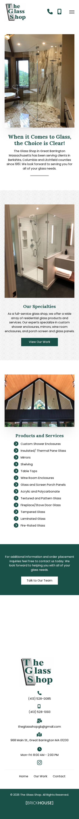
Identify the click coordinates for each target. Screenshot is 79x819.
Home (23, 776)
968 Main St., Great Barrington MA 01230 (39, 740)
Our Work (40, 776)
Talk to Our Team (39, 580)
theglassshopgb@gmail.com (39, 727)
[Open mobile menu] (71, 11)
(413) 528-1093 (40, 712)
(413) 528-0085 (39, 699)
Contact (59, 776)
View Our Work (39, 342)
